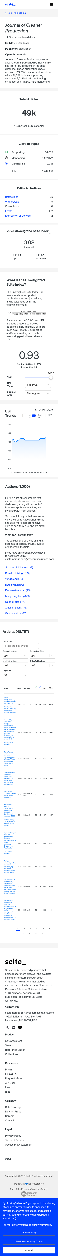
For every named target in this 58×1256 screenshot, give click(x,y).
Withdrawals (12, 201)
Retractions (11, 196)
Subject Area (11, 393)
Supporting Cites (10, 651)
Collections (11, 1054)
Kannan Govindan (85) (17, 590)
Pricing (9, 1069)
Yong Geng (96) (14, 579)
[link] (7, 1027)
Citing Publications (37, 661)
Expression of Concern (18, 215)
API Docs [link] (10, 1083)
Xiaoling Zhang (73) (16, 607)
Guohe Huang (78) (15, 601)
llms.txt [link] (9, 1087)
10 (36, 933)
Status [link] (8, 1158)
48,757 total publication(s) (29, 125)
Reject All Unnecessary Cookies (29, 1241)
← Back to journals (15, 12)
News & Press (13, 1111)
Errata (8, 211)
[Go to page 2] (42, 934)
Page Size (7, 671)
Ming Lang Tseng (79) (17, 596)
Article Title (8, 641)
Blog (7, 1092)
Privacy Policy (13, 1135)
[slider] (51, 377)
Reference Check (15, 1050)
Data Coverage (13, 1107)
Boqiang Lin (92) (14, 584)
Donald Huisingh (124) (17, 573)
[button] (20, 37)
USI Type (10, 385)
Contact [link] (9, 1120)
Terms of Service (14, 1140)
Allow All (29, 1250)
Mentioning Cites (10, 661)
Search (9, 1045)
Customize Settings (29, 1232)
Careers (9, 1116)
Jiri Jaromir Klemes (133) (19, 567)
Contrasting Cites (37, 651)
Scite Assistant (13, 1041)
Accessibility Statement (18, 1144)
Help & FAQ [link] (11, 1074)
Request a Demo (14, 1078)
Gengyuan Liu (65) (15, 613)
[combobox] (4, 655)
